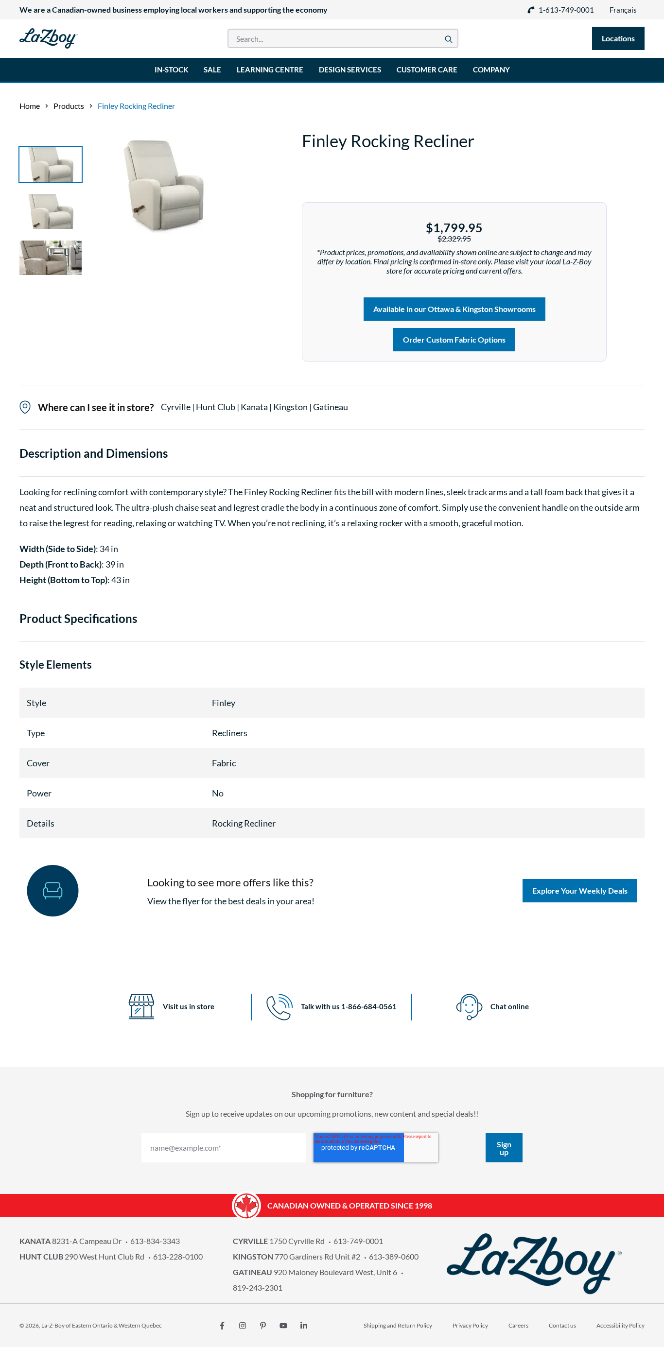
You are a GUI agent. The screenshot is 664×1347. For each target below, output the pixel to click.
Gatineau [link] (330, 406)
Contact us (562, 1325)
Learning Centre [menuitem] (270, 69)
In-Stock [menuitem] (171, 69)
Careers (518, 1325)
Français (623, 9)
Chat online (509, 1006)
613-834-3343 (155, 1240)
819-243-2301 (257, 1287)
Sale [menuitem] (212, 69)
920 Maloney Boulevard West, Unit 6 (315, 1272)
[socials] (222, 1325)
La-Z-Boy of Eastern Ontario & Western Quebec (101, 1325)
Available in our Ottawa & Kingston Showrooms (454, 308)
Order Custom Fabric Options (454, 339)
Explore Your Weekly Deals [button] (580, 890)
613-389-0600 (394, 1256)
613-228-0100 (178, 1256)
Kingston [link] (291, 406)
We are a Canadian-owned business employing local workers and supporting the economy (173, 9)
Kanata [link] (255, 406)
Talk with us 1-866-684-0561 (349, 1006)
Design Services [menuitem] (350, 69)
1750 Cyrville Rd (279, 1240)
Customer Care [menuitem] (427, 69)
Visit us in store (188, 1006)
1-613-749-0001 (566, 9)
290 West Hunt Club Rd (81, 1256)
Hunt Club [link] (216, 406)
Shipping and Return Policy (398, 1325)
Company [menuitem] (491, 69)
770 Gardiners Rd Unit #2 (296, 1256)
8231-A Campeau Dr (70, 1240)
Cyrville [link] (176, 406)
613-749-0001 (358, 1240)
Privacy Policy (470, 1325)
